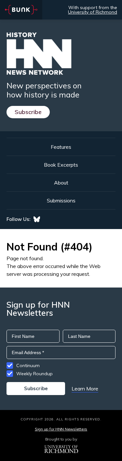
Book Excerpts (61, 164)
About (61, 182)
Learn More (85, 388)
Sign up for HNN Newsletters (61, 429)
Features (61, 147)
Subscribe (28, 112)
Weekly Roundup (34, 374)
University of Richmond (92, 12)
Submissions (61, 200)
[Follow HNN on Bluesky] (37, 219)
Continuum (28, 365)
